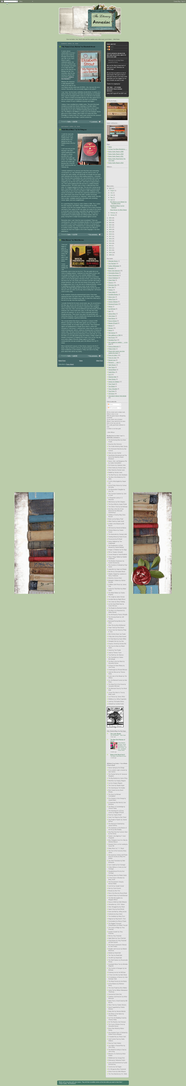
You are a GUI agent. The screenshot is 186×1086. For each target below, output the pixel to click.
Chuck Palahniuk (113, 278)
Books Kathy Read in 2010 (115, 154)
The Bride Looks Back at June (118, 756)
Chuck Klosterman (113, 275)
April (111, 200)
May (111, 197)
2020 (110, 229)
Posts (111, 404)
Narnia (110, 330)
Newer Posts (62, 360)
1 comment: (94, 121)
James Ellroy (112, 313)
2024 (110, 220)
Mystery (110, 328)
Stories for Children (113, 381)
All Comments (113, 408)
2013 (110, 245)
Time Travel (111, 384)
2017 (110, 236)
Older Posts (99, 360)
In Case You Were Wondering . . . (117, 149)
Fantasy (110, 290)
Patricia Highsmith (113, 346)
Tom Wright (111, 386)
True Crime (111, 391)
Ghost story (111, 297)
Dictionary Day (112, 285)
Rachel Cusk (112, 360)
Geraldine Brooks (113, 294)
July (111, 193)
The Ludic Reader (115, 734)
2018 (110, 234)
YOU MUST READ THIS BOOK (117, 396)
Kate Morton (111, 318)
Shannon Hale (112, 377)
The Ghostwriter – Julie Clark (118, 735)
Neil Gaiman (111, 333)
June (111, 195)
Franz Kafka (111, 292)
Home (81, 360)
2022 (110, 225)
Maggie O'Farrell (113, 323)
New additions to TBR (114, 335)
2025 (110, 218)
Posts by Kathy (112, 355)
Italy (109, 311)
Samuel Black (112, 369)
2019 (110, 232)
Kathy (112, 46)
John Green (111, 316)
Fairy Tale (111, 287)
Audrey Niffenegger (113, 266)
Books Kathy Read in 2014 (115, 163)
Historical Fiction (113, 304)
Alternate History (113, 261)
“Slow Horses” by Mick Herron (72, 240)
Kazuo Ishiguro (112, 321)
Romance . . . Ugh (113, 362)
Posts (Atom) (70, 364)
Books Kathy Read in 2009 (115, 151)
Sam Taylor (111, 367)
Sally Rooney (112, 365)
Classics (110, 282)
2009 (110, 255)
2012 (110, 248)
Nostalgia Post (112, 340)
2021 (110, 227)
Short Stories (112, 379)
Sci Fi (110, 374)
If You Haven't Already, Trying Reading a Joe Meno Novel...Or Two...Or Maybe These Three (122, 746)
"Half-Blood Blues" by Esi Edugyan (74, 129)
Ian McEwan (111, 309)
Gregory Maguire (113, 301)
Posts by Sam (112, 357)
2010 (110, 252)
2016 (110, 238)
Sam (111, 49)
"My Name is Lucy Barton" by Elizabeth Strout (78, 46)
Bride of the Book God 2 (117, 754)
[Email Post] (99, 121)
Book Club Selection (114, 270)
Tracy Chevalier (112, 389)
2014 (110, 243)
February (113, 213)
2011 (110, 250)
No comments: (93, 234)
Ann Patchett (112, 263)
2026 (110, 188)
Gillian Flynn (111, 299)
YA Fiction (111, 393)
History (110, 306)
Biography (111, 268)
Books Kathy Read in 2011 (115, 156)
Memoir (110, 325)
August (112, 190)
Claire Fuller (111, 280)
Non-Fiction (111, 337)
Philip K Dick (112, 349)
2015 (110, 241)
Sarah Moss (111, 372)
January (112, 215)
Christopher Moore (113, 273)
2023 (110, 222)
